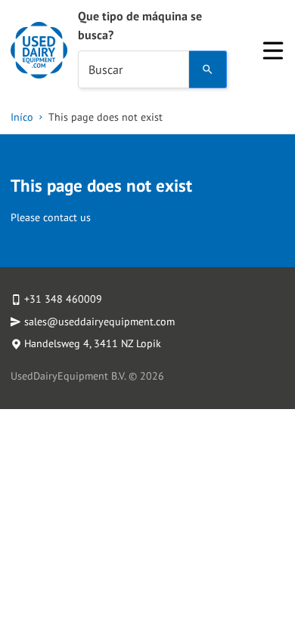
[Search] (208, 69)
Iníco (22, 117)
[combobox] (133, 69)
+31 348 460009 (63, 299)
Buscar (105, 69)
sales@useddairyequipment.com (99, 321)
